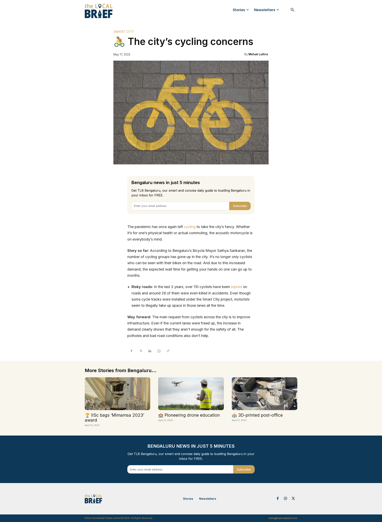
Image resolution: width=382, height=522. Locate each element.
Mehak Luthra (258, 54)
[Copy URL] (168, 351)
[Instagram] (285, 499)
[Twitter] (140, 351)
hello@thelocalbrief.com (283, 518)
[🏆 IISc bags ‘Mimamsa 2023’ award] (117, 393)
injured (236, 287)
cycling (190, 227)
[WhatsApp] (159, 351)
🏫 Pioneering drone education (189, 415)
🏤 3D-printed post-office (257, 415)
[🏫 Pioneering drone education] (191, 393)
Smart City (123, 32)
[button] (292, 10)
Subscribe (240, 206)
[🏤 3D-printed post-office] (264, 393)
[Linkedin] (150, 351)
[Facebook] (131, 351)
